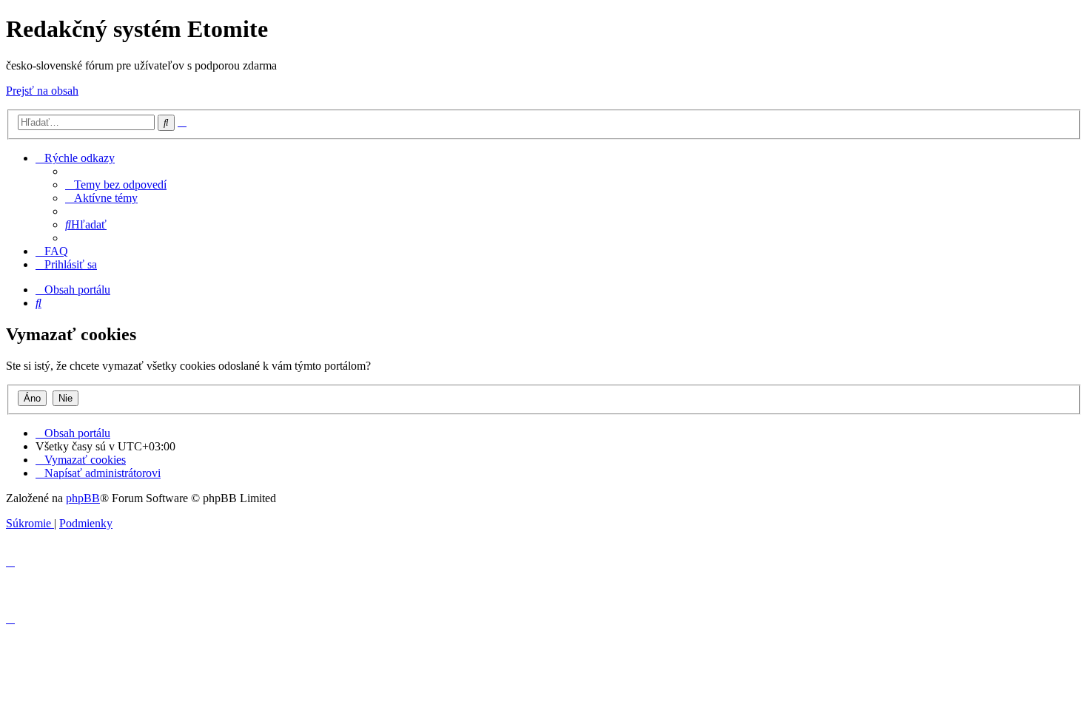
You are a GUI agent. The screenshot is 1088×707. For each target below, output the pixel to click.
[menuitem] (116, 184)
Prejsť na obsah (42, 90)
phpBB (83, 498)
